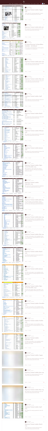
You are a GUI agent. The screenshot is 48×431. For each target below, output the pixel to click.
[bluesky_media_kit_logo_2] (42, 3)
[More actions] (44, 7)
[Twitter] (44, 3)
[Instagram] (41, 3)
